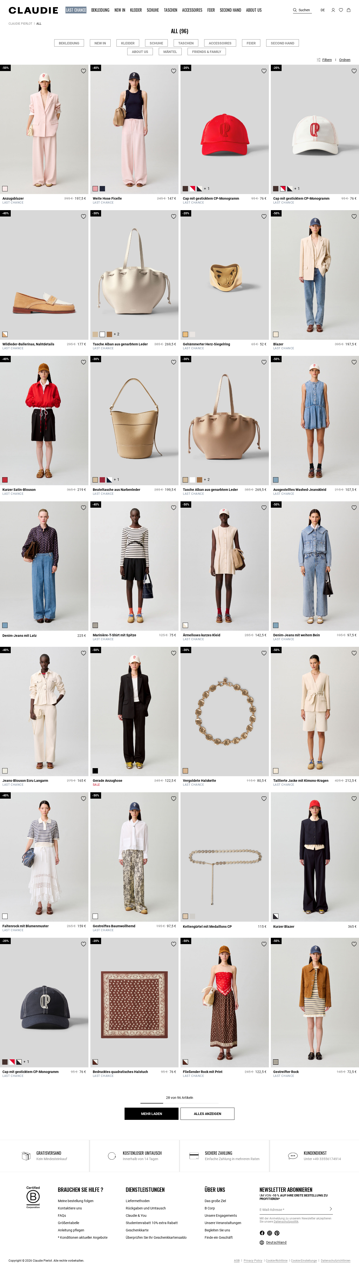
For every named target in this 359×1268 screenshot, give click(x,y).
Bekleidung (69, 43)
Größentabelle (68, 1223)
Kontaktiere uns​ (70, 1208)
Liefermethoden (138, 1201)
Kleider (128, 43)
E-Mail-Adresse (271, 1210)
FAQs (62, 1215)
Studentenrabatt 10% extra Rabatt (152, 1223)
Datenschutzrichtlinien (335, 1260)
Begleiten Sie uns (217, 1230)
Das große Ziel (215, 1201)
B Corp (210, 1208)
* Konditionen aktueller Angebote (82, 1237)
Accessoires (220, 43)
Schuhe (156, 43)
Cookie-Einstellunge (304, 1260)
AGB (237, 1260)
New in (100, 43)
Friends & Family (206, 52)
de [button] (323, 10)
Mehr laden (151, 1114)
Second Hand (282, 43)
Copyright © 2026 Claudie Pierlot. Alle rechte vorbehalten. (46, 1260)
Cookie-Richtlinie (276, 1260)
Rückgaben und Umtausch (146, 1208)
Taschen (186, 43)
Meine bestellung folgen (76, 1201)
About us (140, 52)
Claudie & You (136, 1215)
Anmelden (331, 1209)
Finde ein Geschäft (219, 1237)
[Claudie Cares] (33, 1197)
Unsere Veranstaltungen (223, 1223)
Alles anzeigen (207, 1114)
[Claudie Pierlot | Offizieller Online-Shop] (33, 10)
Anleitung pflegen (71, 1230)
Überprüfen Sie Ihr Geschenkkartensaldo (156, 1237)
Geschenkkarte (137, 1230)
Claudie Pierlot (20, 23)
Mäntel (170, 52)
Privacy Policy (252, 1260)
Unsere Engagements (221, 1215)
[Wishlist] (83, 71)
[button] (76, 10)
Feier (251, 43)
